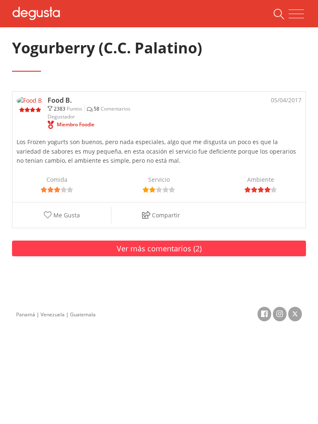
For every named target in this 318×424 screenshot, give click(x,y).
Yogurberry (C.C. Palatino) (107, 48)
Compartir (165, 215)
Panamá (25, 314)
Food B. (60, 100)
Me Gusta (66, 215)
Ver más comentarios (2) (159, 248)
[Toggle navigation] (296, 14)
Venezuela (53, 314)
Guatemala (83, 314)
